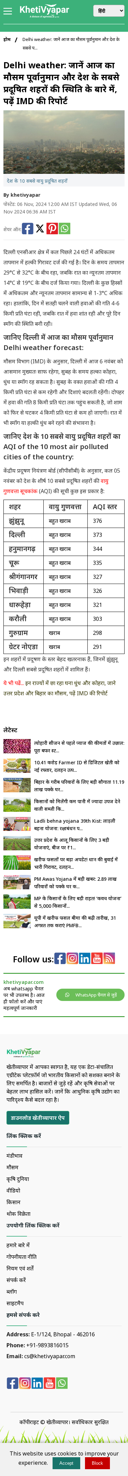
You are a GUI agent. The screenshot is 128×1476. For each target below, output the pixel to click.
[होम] (44, 16)
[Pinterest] (52, 229)
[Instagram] (72, 959)
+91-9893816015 (47, 1345)
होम (7, 39)
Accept (66, 1463)
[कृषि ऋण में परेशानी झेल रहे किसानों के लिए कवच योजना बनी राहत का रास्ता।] (17, 906)
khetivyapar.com (23, 982)
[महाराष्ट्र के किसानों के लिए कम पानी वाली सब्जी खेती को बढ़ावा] (17, 809)
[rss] (109, 959)
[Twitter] (40, 229)
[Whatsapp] (64, 229)
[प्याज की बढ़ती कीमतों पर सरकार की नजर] (17, 751)
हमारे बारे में (18, 1245)
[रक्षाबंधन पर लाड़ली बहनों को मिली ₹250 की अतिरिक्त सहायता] (17, 829)
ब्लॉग (11, 1291)
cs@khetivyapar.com (49, 1356)
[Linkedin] (85, 959)
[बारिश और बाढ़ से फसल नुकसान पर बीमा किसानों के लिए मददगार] (17, 926)
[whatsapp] (62, 1384)
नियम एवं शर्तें (19, 1268)
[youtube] (97, 959)
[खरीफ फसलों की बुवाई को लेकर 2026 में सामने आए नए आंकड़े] (17, 868)
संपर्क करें (16, 1280)
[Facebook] (28, 229)
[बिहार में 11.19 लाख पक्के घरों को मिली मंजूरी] (17, 790)
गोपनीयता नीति (21, 1257)
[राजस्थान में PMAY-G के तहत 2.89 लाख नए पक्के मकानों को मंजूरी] (17, 887)
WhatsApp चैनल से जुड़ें (96, 995)
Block (97, 1463)
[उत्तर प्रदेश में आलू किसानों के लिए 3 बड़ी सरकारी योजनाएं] (17, 848)
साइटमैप (15, 1303)
